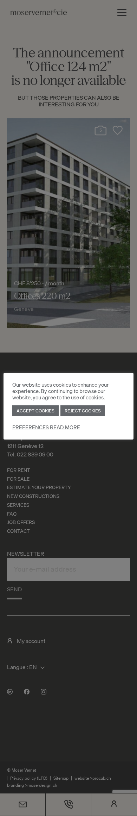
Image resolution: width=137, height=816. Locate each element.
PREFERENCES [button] (30, 427)
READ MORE (65, 427)
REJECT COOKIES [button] (83, 410)
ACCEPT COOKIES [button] (35, 410)
